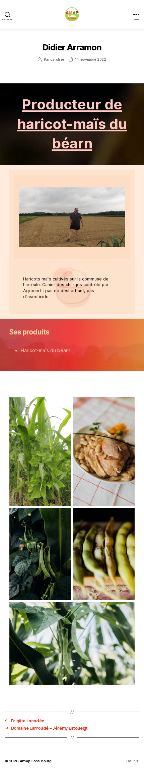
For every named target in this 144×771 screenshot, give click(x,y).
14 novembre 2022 (90, 59)
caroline (57, 59)
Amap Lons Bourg (36, 761)
